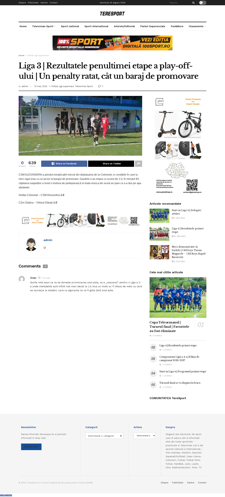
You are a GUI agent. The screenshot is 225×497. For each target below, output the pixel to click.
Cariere (44, 2)
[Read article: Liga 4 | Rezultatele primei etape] (159, 234)
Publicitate (33, 2)
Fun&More (177, 26)
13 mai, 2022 (40, 86)
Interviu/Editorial (124, 26)
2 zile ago (179, 218)
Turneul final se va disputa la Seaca (179, 382)
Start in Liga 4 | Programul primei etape (182, 371)
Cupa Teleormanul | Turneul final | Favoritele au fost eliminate (169, 327)
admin (25, 86)
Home (23, 26)
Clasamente (196, 26)
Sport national (70, 26)
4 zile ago (179, 261)
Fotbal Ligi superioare (38, 55)
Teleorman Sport (42, 26)
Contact (53, 2)
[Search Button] (193, 2)
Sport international (96, 26)
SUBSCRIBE (31, 447)
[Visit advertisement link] (112, 45)
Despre (22, 2)
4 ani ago (46, 278)
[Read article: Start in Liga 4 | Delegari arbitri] (159, 216)
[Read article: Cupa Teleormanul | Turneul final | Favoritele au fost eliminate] (178, 297)
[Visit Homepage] (112, 14)
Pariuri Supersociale (152, 26)
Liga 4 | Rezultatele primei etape (178, 345)
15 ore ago (179, 236)
